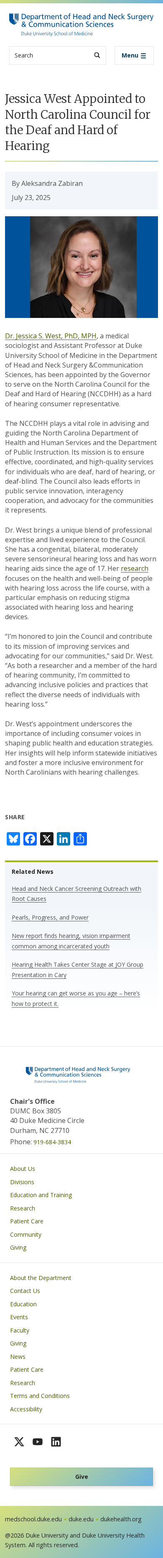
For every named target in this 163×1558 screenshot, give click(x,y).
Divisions (22, 1182)
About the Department (40, 1278)
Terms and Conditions (40, 1396)
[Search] (97, 55)
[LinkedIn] (56, 1442)
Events (19, 1317)
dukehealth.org (121, 1519)
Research (22, 1208)
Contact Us (25, 1291)
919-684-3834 (52, 1142)
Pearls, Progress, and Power (50, 917)
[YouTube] (37, 1442)
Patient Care (26, 1221)
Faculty (19, 1330)
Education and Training (41, 1195)
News (17, 1356)
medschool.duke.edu (33, 1519)
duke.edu (81, 1519)
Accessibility (26, 1409)
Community (25, 1234)
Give (81, 1476)
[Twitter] (19, 1442)
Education (23, 1304)
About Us (22, 1169)
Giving (18, 1247)
